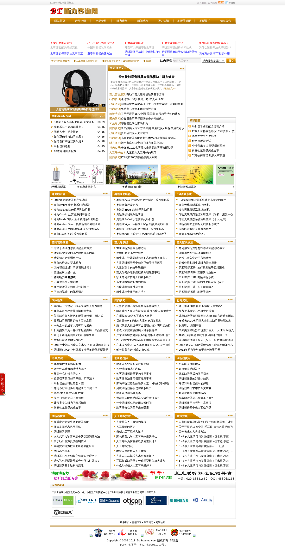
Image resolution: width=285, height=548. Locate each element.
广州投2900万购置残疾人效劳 (139, 157)
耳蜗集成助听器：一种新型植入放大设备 (140, 460)
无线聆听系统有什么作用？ (195, 229)
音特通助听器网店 (135, 492)
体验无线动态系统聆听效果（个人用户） (203, 219)
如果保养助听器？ (189, 368)
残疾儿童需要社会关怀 (129, 286)
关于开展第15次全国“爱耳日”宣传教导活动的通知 (150, 113)
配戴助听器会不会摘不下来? (196, 397)
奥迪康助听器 (122, 194)
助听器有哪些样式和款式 (177, 47)
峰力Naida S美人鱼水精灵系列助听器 (76, 219)
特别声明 (136, 522)
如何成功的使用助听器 (192, 393)
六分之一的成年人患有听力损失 (73, 325)
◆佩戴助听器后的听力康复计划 (148, 61)
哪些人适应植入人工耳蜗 (131, 451)
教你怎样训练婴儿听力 (67, 262)
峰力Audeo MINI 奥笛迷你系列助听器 (76, 229)
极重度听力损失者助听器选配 (71, 421)
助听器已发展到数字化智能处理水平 (75, 455)
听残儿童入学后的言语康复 (195, 257)
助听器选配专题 (61, 116)
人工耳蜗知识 (124, 446)
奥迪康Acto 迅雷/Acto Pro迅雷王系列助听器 (142, 199)
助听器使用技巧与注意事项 (195, 402)
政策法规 (182, 416)
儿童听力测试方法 (61, 43)
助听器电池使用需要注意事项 (134, 378)
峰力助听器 (58, 194)
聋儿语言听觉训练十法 (67, 257)
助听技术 (205, 20)
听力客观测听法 (134, 43)
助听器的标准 (62, 451)
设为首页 (212, 3)
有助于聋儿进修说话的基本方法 (145, 94)
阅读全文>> (169, 88)
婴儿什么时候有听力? (67, 373)
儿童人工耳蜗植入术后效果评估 (135, 455)
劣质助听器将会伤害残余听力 (134, 388)
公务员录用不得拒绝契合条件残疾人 (142, 118)
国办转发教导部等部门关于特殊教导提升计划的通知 (152, 104)
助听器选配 (184, 20)
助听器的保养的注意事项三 (66, 53)
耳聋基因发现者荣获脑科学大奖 (73, 310)
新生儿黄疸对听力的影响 (131, 282)
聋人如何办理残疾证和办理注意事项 (138, 272)
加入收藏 (201, 3)
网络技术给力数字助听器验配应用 (74, 446)
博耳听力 (151, 492)
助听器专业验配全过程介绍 (208, 126)
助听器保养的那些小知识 (194, 378)
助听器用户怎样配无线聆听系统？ (199, 224)
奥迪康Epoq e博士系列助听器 (134, 209)
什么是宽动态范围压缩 (67, 426)
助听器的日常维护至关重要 (195, 388)
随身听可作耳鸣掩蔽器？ (214, 43)
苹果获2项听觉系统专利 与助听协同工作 (203, 335)
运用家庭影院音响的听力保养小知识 (142, 142)
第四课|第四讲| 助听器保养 (195, 291)
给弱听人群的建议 (189, 364)
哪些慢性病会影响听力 (134, 123)
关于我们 (148, 522)
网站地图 (160, 522)
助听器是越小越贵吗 (128, 393)
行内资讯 (182, 300)
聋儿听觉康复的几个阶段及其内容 (74, 253)
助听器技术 (58, 416)
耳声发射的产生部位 (204, 136)
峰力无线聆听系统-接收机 (194, 204)
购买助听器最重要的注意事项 (134, 373)
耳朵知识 (57, 358)
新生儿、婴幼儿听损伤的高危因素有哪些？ (142, 257)
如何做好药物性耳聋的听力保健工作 (75, 388)
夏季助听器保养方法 (99, 53)
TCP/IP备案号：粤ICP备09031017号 (142, 544)
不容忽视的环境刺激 (66, 282)
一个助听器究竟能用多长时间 (134, 402)
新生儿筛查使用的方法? (130, 291)
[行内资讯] (115, 99)
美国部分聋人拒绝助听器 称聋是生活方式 (78, 315)
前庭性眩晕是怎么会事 (205, 150)
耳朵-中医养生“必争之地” (69, 393)
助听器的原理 (62, 431)
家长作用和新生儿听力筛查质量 (198, 262)
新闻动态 (142, 20)
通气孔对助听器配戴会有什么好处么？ (77, 460)
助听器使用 (183, 358)
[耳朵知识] (115, 123)
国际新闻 (57, 300)
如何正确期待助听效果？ (69, 136)
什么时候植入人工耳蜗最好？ (134, 465)
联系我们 (125, 522)
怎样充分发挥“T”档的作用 (214, 53)
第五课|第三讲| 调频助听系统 (196, 277)
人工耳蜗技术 (122, 416)
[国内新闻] (115, 118)
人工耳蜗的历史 (125, 426)
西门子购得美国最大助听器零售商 (74, 335)
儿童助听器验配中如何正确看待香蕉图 (139, 262)
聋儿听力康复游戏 (65, 277)
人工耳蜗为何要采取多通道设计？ (136, 441)
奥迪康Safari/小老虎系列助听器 (135, 219)
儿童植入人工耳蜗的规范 (141, 152)
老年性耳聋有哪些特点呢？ (70, 368)
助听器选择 (121, 358)
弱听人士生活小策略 (66, 131)
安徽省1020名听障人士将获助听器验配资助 (147, 147)
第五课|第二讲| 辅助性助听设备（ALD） (203, 282)
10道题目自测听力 (65, 151)
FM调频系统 (184, 194)
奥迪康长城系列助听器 (129, 214)
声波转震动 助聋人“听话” (69, 340)
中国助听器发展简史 (99, 47)
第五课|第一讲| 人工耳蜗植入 (196, 286)
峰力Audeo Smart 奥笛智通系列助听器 (77, 224)
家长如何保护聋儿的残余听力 (134, 277)
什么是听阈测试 (201, 140)
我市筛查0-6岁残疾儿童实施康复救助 (138, 320)
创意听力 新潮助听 (190, 325)
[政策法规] (115, 104)
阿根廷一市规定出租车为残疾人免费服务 (78, 306)
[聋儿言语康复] (117, 94)
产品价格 (101, 20)
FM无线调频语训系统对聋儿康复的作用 (202, 199)
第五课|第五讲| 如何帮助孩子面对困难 (202, 267)
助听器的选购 (62, 146)
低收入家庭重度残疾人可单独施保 (136, 330)
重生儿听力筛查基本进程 (131, 248)
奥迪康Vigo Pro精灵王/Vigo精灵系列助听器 (142, 224)
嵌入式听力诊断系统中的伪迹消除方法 (77, 436)
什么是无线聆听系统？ (192, 233)
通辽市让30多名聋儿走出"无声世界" (142, 99)
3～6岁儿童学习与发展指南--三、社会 (202, 446)
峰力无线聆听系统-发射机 (194, 209)
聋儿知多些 (121, 242)
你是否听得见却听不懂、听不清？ (74, 378)
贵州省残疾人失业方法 (134, 133)
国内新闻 (119, 300)
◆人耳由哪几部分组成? (75, 61)
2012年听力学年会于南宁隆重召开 (199, 349)
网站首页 (59, 20)
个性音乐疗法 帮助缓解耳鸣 (208, 145)
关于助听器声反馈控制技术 (70, 441)
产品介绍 (80, 20)
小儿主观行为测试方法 (101, 43)
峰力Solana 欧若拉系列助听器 (72, 209)
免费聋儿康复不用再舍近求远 (138, 108)
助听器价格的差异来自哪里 (132, 407)
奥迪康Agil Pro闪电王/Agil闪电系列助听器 (141, 233)
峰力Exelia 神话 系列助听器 (70, 233)
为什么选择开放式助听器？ (215, 47)
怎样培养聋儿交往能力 (129, 253)
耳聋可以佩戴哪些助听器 (140, 47)
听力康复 (122, 20)
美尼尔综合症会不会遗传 (69, 397)
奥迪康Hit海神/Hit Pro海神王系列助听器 (140, 229)
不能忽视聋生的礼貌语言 (69, 291)
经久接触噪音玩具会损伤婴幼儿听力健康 (146, 76)
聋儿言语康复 (60, 242)
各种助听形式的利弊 (128, 368)
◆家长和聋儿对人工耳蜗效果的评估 (110, 61)
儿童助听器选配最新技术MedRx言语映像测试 (148, 137)
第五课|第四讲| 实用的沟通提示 (197, 272)
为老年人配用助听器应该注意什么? (137, 397)
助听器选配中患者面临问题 (195, 407)
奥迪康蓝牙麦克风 (127, 204)
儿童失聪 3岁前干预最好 (131, 267)
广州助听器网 (117, 492)
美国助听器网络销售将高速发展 (73, 320)
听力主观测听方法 (172, 43)
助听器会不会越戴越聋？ (69, 126)
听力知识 (163, 20)
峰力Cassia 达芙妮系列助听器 (72, 214)
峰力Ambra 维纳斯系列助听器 (72, 204)
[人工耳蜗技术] (117, 152)
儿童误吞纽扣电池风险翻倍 (195, 253)
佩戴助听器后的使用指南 (194, 373)
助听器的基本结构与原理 (69, 465)
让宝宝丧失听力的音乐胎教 (70, 402)
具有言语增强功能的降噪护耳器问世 (77, 109)
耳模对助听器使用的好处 (194, 383)
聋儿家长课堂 (185, 242)
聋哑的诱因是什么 (65, 272)
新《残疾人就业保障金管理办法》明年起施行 (143, 325)
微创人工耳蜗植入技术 (129, 431)
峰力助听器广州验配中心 (94, 492)
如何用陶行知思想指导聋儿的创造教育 (202, 248)
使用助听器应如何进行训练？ (71, 286)
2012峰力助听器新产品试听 (70, 199)
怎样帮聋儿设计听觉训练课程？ (73, 267)
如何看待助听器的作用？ (69, 141)
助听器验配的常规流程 (64, 47)
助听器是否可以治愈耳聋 (69, 383)
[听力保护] (115, 142)
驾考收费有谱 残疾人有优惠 (208, 155)
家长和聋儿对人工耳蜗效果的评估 (136, 436)
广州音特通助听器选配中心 (66, 492)
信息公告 (225, 20)
